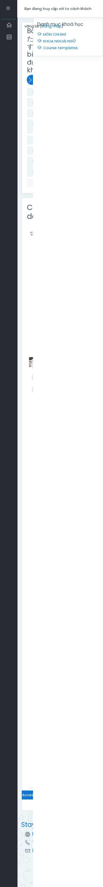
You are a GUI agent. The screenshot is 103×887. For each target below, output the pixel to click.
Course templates (60, 47)
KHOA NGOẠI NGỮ (59, 41)
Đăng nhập (52, 26)
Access (29, 794)
